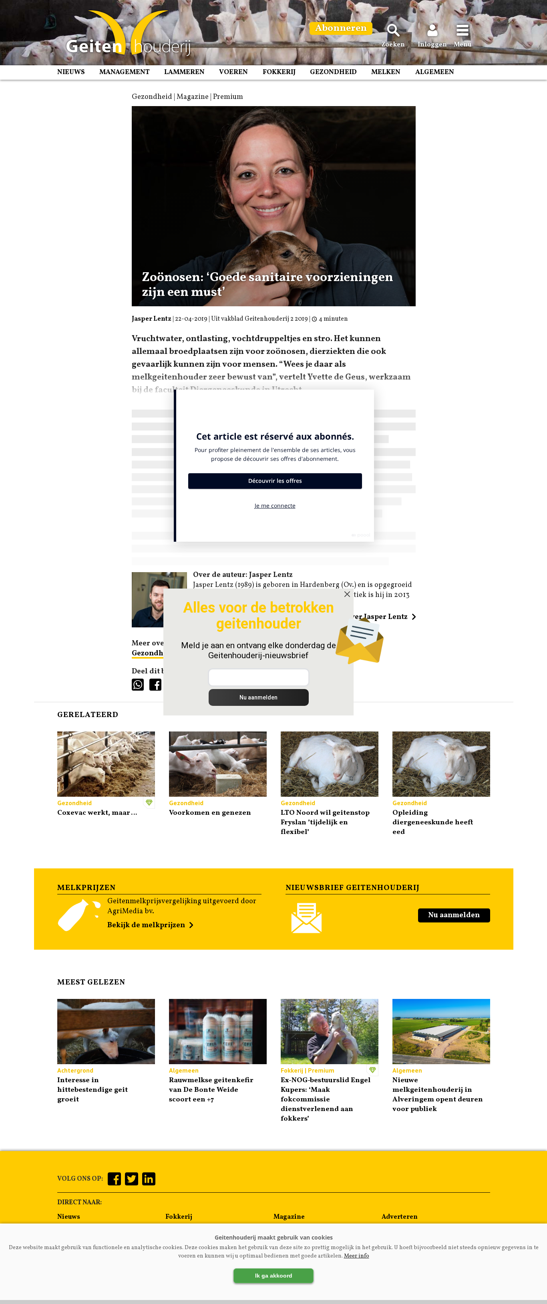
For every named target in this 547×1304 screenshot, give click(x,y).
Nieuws (71, 72)
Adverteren (400, 1217)
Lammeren (184, 72)
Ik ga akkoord (273, 1275)
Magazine (289, 1217)
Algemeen (434, 72)
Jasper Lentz (151, 319)
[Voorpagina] (124, 33)
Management (124, 72)
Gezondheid (333, 72)
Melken (385, 72)
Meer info (356, 1256)
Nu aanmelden (454, 915)
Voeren (233, 72)
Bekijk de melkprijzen (146, 925)
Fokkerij (279, 72)
